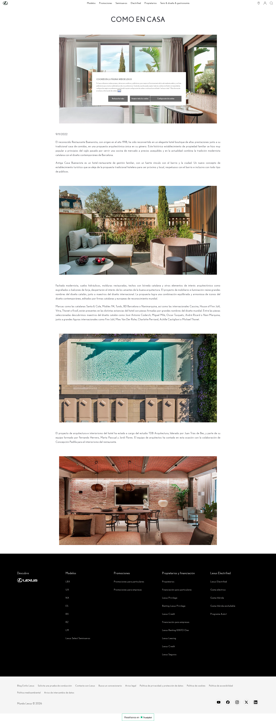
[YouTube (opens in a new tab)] (218, 702)
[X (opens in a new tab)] (246, 702)
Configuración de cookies (165, 99)
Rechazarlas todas (118, 99)
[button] (11, 3)
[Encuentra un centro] (258, 3)
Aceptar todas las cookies (140, 99)
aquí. (119, 91)
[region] (139, 88)
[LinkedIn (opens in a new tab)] (255, 702)
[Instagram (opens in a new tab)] (237, 702)
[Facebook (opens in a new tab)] (228, 702)
